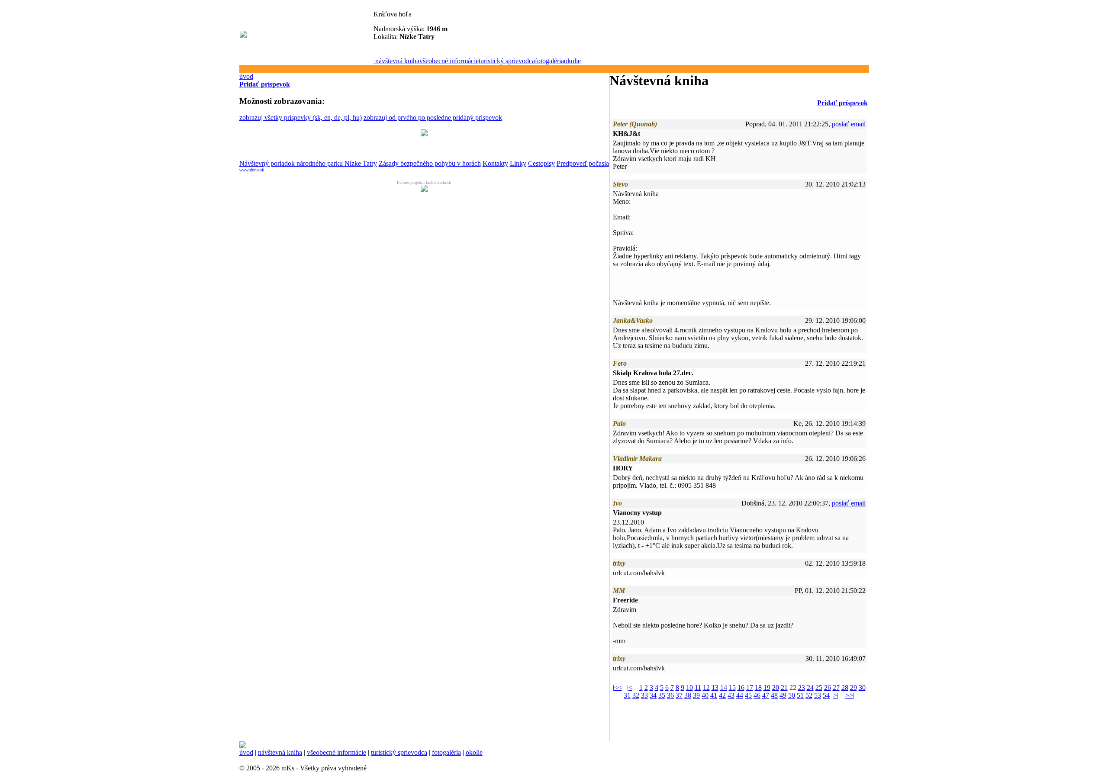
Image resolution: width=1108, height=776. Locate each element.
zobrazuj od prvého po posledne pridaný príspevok (433, 117)
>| (835, 695)
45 (748, 695)
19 (766, 687)
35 (661, 695)
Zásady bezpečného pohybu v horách (430, 163)
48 (774, 695)
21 (784, 687)
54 (826, 695)
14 (723, 687)
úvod (246, 76)
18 (758, 687)
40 (705, 695)
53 (817, 695)
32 (635, 695)
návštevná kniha (397, 60)
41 (713, 695)
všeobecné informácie (449, 60)
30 (862, 687)
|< (629, 687)
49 (782, 695)
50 (791, 695)
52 (808, 695)
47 (765, 695)
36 (670, 695)
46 (757, 695)
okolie (572, 60)
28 (844, 687)
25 (818, 687)
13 (715, 687)
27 (836, 687)
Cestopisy (541, 163)
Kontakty (495, 163)
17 (749, 687)
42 (722, 695)
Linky (518, 163)
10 (689, 687)
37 (679, 695)
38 (687, 695)
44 (739, 695)
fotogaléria (549, 60)
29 (853, 687)
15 (732, 687)
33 (644, 695)
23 (801, 687)
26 (827, 687)
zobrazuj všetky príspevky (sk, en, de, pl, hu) (300, 117)
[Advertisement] (272, 259)
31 (627, 695)
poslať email (849, 124)
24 (810, 687)
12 (706, 687)
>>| (849, 695)
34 (653, 695)
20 (775, 687)
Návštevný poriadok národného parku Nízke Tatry (308, 163)
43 (731, 695)
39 (696, 695)
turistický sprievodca (507, 60)
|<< (617, 687)
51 (800, 695)
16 (741, 687)
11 (698, 687)
